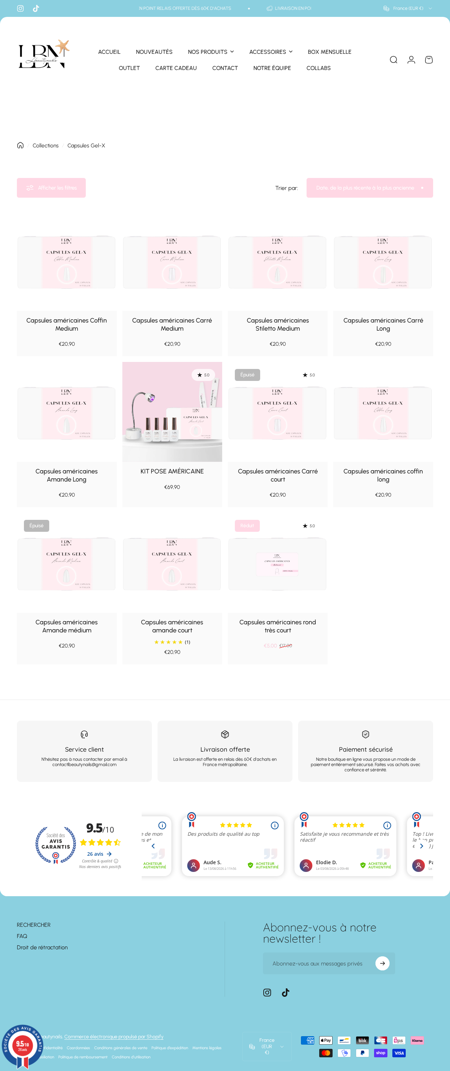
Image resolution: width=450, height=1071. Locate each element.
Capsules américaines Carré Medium (172, 324)
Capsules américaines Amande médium (67, 626)
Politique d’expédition (170, 1047)
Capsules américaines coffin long (383, 475)
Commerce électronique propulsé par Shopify (113, 1037)
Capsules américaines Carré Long (383, 324)
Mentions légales (206, 1047)
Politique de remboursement (83, 1056)
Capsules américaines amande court (172, 626)
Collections (46, 145)
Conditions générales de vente (120, 1047)
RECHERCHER (34, 925)
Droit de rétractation (42, 947)
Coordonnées (78, 1047)
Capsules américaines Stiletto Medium (278, 324)
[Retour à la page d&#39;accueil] (20, 145)
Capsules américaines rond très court (277, 626)
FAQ (22, 936)
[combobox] (408, 8)
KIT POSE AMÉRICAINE (172, 471)
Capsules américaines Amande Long (67, 475)
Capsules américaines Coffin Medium (66, 324)
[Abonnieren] (382, 963)
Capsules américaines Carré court (278, 475)
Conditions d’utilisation (131, 1056)
